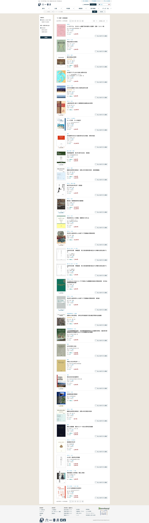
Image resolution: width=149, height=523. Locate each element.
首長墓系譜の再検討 (72, 394)
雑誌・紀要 (69, 150)
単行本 (68, 39)
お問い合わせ (78, 513)
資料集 (68, 24)
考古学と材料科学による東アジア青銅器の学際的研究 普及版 (83, 298)
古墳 (72, 39)
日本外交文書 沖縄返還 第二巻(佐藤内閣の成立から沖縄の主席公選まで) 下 (87, 266)
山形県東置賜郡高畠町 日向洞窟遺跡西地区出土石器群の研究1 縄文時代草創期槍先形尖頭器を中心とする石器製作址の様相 (87, 331)
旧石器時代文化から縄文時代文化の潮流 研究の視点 (81, 136)
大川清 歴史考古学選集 (73, 457)
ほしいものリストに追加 (102, 35)
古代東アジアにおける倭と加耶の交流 (77, 72)
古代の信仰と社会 (71, 346)
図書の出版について (68, 511)
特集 (40, 515)
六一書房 (72, 29)
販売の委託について (68, 509)
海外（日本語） (70, 470)
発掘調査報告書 (70, 313)
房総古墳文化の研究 (72, 42)
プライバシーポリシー (90, 513)
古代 (72, 455)
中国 (75, 470)
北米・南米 (76, 486)
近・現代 (76, 248)
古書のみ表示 (44, 32)
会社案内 (78, 509)
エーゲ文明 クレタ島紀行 (74, 120)
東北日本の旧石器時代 (73, 377)
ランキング (42, 511)
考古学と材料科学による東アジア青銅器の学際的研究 (81, 233)
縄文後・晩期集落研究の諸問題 (75, 201)
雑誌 (73, 150)
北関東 (75, 313)
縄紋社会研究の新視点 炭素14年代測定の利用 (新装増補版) (83, 170)
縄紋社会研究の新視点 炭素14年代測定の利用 (79, 411)
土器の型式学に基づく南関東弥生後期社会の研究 (80, 103)
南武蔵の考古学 (71, 442)
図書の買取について (68, 513)
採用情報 (87, 509)
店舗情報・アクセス (96, 1)
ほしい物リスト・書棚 (56, 511)
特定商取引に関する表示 (90, 515)
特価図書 (41, 513)
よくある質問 (107, 1)
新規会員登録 (86, 4)
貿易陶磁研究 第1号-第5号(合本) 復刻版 (78, 153)
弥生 (72, 101)
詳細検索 (101, 11)
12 (82, 21)
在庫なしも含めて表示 (46, 20)
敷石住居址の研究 (71, 57)
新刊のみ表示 (44, 30)
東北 (75, 328)
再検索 (46, 37)
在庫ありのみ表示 (45, 22)
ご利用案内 (86, 1)
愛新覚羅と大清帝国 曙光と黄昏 (75, 473)
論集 (68, 133)
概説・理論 (73, 183)
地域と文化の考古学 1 (73, 361)
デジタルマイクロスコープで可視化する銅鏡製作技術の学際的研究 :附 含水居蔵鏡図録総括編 (87, 281)
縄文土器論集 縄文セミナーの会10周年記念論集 (80, 426)
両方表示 (43, 28)
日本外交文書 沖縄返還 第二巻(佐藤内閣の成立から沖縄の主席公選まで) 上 (87, 251)
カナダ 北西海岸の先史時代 (74, 488)
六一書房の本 (42, 509)
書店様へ (53, 513)
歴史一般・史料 (70, 248)
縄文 (72, 55)
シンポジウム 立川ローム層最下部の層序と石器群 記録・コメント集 (85, 26)
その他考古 (73, 118)
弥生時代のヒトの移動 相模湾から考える (78, 218)
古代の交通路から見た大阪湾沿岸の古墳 (77, 88)
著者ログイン (66, 515)
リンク (77, 515)
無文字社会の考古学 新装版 (74, 185)
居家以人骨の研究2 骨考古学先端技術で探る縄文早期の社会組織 (84, 315)
